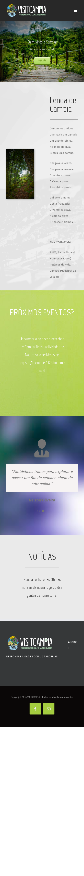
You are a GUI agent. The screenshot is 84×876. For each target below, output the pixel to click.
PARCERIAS (51, 678)
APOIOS (72, 664)
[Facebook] (35, 731)
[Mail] (48, 731)
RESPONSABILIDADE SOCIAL (23, 678)
